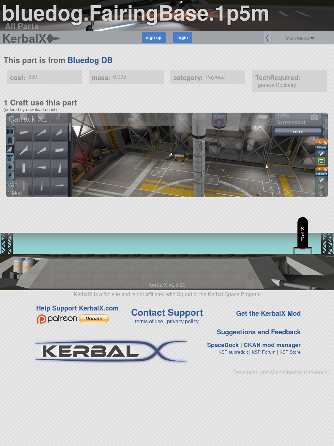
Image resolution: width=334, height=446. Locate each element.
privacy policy (183, 321)
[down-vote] (324, 193)
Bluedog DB (90, 59)
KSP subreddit (233, 352)
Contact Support (167, 312)
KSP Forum (264, 352)
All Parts (22, 26)
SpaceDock (223, 345)
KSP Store (290, 352)
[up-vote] (324, 186)
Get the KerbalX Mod (268, 313)
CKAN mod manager (272, 345)
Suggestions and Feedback (259, 331)
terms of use (149, 321)
